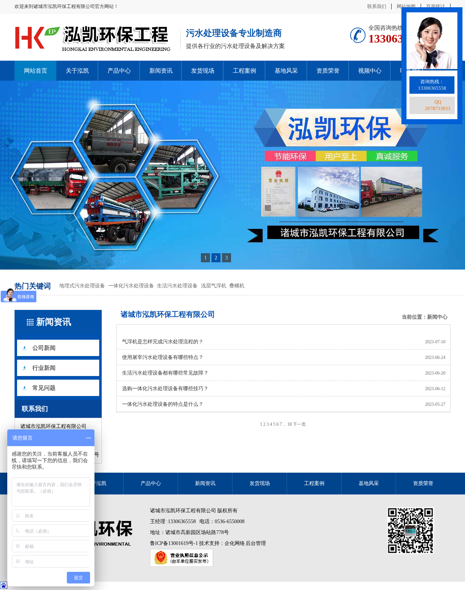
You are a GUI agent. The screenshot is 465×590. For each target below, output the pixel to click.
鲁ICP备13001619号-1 (174, 543)
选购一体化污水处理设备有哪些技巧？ (165, 388)
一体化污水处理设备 (131, 285)
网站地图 (406, 6)
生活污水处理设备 (177, 285)
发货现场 (202, 71)
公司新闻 (44, 348)
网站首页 (35, 71)
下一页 (299, 424)
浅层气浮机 (213, 285)
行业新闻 (44, 368)
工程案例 (244, 71)
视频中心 (369, 71)
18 (289, 424)
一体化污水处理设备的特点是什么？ (162, 404)
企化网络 (235, 543)
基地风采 (286, 71)
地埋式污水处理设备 (82, 285)
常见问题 (44, 388)
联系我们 (376, 6)
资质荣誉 (328, 71)
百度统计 (435, 6)
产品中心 (119, 71)
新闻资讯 (161, 71)
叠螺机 (236, 285)
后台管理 (256, 543)
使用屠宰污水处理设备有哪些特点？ (162, 357)
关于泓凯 (77, 71)
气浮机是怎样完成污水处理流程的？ (162, 341)
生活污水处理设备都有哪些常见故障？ (165, 373)
